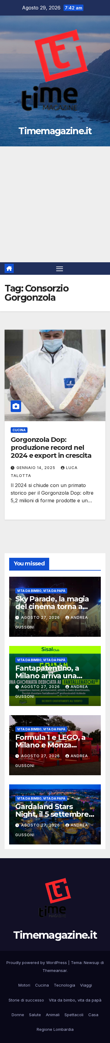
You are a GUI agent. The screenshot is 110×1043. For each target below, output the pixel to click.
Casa (93, 1014)
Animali (53, 1014)
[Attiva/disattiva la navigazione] (59, 268)
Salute (35, 1014)
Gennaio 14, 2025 (36, 467)
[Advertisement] (55, 204)
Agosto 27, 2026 (41, 617)
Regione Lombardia (55, 1029)
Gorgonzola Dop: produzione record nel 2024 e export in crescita (51, 447)
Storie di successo (26, 1000)
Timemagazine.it (55, 131)
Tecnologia (64, 985)
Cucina (19, 430)
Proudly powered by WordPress (37, 962)
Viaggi (86, 985)
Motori (24, 985)
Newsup (91, 962)
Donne (18, 1014)
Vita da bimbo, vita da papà (41, 591)
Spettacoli (73, 1014)
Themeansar (54, 970)
